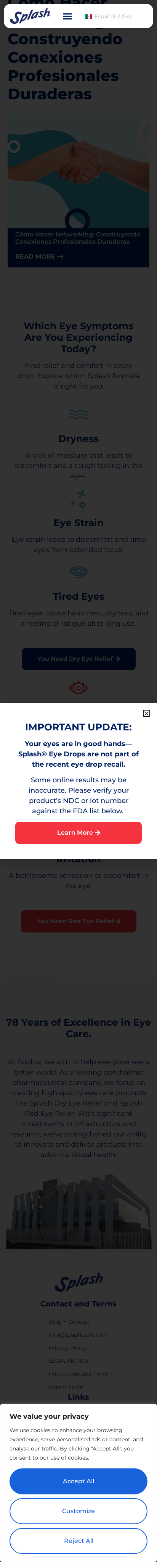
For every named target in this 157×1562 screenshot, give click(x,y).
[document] (78, 781)
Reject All (78, 1540)
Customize (78, 1511)
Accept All (78, 1481)
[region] (78, 1483)
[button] (67, 16)
